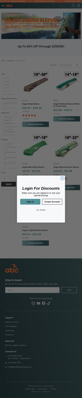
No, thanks (41, 210)
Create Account (52, 202)
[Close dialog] (62, 178)
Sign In (30, 202)
